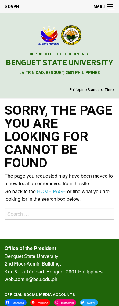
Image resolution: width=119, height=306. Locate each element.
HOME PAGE (51, 191)
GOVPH (12, 6)
